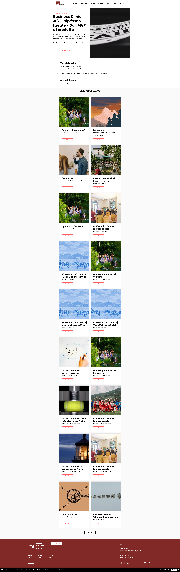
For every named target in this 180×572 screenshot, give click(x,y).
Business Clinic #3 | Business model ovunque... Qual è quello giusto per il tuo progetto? (74, 372)
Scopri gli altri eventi (64, 50)
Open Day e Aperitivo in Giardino (105, 276)
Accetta (173, 569)
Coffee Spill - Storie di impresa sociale (104, 228)
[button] (56, 543)
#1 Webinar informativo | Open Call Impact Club (105, 324)
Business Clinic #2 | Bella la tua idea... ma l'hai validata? (74, 420)
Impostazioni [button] (159, 569)
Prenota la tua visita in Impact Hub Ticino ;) (104, 180)
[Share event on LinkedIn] (68, 83)
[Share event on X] (64, 83)
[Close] (178, 570)
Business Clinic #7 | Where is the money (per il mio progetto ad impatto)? (105, 516)
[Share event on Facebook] (61, 83)
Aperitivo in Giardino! (73, 227)
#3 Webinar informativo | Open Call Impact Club (74, 276)
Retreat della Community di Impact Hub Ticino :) (104, 131)
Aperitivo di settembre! (73, 130)
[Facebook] (124, 563)
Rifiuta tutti (166, 569)
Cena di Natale (69, 515)
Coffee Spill (68, 179)
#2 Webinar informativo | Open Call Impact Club (74, 324)
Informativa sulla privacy (61, 569)
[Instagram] (121, 563)
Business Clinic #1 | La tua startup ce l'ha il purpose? (72, 468)
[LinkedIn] (128, 563)
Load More (90, 532)
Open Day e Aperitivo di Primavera (105, 372)
